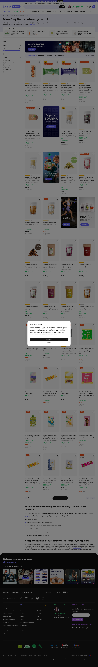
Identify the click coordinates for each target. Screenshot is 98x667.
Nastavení (49, 342)
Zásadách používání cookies (50, 334)
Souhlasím (49, 339)
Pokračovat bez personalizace (37, 324)
